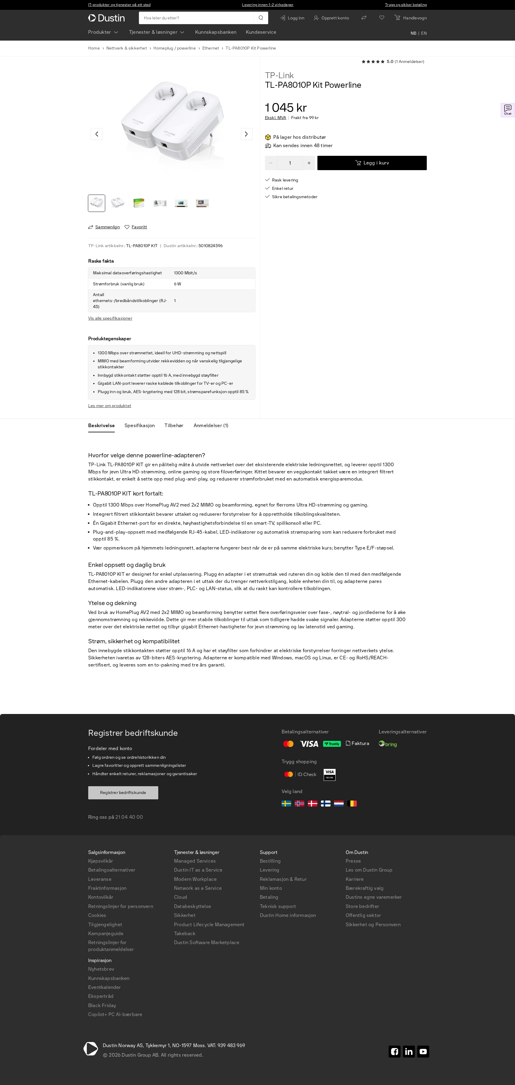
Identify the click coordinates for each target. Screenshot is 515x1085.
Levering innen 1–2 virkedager (268, 5)
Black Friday (102, 1005)
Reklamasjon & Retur (283, 879)
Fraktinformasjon (107, 888)
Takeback (185, 933)
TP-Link (279, 75)
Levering (270, 870)
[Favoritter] (381, 18)
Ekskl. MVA (275, 118)
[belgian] (352, 804)
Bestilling (270, 861)
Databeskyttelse (192, 906)
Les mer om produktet (109, 405)
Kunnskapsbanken (215, 32)
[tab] (104, 426)
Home (94, 48)
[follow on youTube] (423, 1052)
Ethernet (210, 48)
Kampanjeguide (106, 933)
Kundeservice (261, 32)
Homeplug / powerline (174, 48)
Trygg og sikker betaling (406, 5)
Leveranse (99, 879)
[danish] (312, 804)
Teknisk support (278, 906)
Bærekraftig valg (365, 888)
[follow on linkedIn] (409, 1052)
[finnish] (326, 804)
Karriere (355, 879)
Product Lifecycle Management (209, 924)
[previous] (97, 134)
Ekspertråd (101, 996)
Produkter (99, 32)
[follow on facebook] (395, 1052)
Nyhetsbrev (101, 969)
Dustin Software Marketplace (206, 942)
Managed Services (195, 861)
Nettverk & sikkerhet (126, 48)
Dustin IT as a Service (198, 870)
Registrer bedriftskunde (123, 792)
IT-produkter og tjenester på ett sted (119, 5)
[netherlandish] (339, 804)
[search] (260, 18)
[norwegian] (299, 804)
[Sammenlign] (364, 18)
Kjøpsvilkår (100, 861)
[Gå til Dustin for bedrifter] (107, 17)
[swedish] (286, 804)
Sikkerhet (185, 915)
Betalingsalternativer (111, 870)
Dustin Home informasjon (288, 915)
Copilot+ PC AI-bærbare (115, 1014)
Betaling (269, 897)
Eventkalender (104, 987)
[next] (247, 134)
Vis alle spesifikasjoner (110, 318)
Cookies (97, 915)
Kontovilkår (100, 897)
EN (424, 33)
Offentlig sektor (363, 915)
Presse (353, 861)
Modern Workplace (195, 879)
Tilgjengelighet (105, 924)
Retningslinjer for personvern (120, 906)
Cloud (180, 897)
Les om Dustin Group (369, 870)
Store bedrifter (362, 906)
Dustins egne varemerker (374, 897)
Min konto (271, 888)
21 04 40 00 (129, 817)
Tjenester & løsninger (153, 32)
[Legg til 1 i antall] (309, 163)
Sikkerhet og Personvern (373, 924)
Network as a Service (198, 888)
